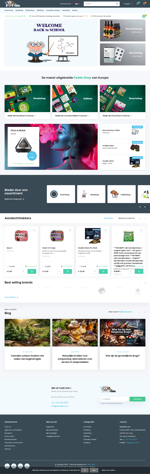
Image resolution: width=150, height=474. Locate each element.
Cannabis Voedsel (53, 10)
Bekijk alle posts (125, 312)
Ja (85, 470)
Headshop (19, 10)
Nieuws (74, 10)
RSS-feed (91, 464)
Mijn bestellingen (52, 430)
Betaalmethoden (11, 439)
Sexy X (9, 248)
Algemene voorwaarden (13, 430)
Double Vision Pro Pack (87, 248)
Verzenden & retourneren (14, 443)
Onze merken (10, 297)
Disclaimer (8, 433)
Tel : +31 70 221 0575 (60, 403)
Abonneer (137, 399)
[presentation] (140, 207)
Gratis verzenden (15, 16)
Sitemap (8, 449)
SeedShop (66, 10)
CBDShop (40, 10)
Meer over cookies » (109, 470)
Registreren (50, 427)
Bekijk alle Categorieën (13, 199)
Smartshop (9, 10)
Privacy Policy (9, 436)
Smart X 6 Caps (48, 248)
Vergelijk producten (53, 436)
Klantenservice (65, 4)
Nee (94, 470)
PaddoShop (30, 10)
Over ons (8, 427)
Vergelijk (12, 266)
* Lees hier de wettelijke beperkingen (111, 403)
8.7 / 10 (85, 16)
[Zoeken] (117, 4)
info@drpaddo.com (60, 406)
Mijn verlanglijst (51, 433)
